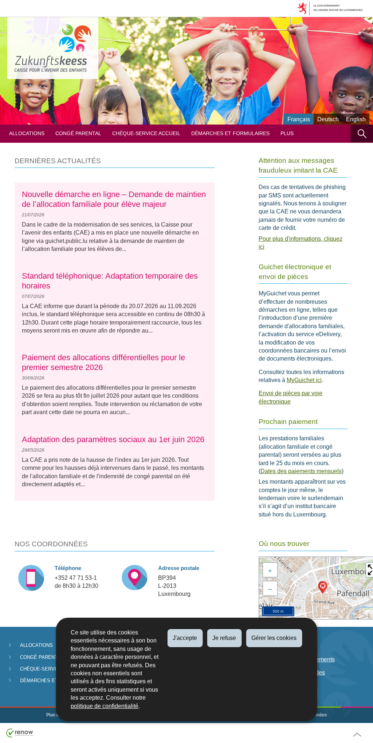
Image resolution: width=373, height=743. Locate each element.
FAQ (286, 686)
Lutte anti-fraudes (302, 672)
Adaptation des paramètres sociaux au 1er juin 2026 (113, 439)
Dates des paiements (307, 659)
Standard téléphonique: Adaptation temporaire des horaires (110, 281)
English (356, 119)
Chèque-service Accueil (146, 133)
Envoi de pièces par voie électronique (290, 397)
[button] (361, 133)
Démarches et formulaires (230, 133)
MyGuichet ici (304, 380)
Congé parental (78, 133)
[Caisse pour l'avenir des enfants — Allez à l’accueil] (53, 48)
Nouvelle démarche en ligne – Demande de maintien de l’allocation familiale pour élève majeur (114, 199)
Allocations (26, 133)
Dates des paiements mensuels (301, 471)
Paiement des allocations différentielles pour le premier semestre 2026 (103, 362)
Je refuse (224, 638)
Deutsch (328, 119)
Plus (287, 133)
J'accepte (185, 638)
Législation (294, 646)
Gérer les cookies (274, 638)
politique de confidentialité (104, 706)
